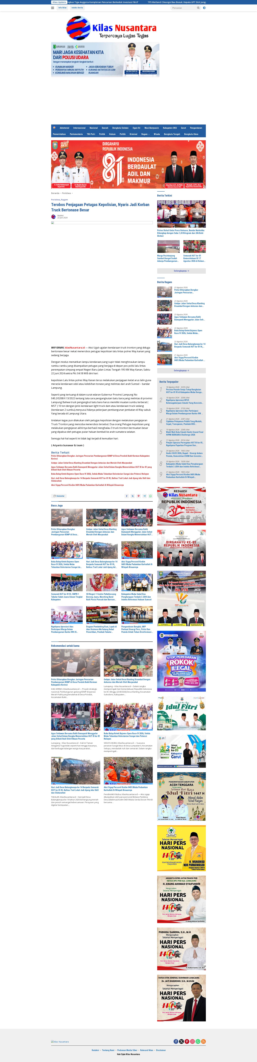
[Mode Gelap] (204, 7)
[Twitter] (181, 1041)
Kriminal (133, 134)
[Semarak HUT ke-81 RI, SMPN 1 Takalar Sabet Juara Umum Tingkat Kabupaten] (67, 582)
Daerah (105, 128)
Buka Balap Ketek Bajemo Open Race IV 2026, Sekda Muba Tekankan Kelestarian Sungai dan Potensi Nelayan (100, 474)
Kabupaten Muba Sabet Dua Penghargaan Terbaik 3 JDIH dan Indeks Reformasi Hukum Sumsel (136, 597)
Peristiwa (55, 199)
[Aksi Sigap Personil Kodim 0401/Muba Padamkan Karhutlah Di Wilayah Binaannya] (137, 550)
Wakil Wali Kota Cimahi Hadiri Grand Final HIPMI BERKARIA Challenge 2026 (184, 433)
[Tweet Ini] (132, 496)
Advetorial (64, 128)
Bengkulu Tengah (172, 134)
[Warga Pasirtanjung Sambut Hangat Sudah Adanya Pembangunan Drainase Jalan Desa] (168, 246)
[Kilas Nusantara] (112, 27)
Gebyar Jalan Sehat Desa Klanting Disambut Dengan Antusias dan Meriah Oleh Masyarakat (91, 463)
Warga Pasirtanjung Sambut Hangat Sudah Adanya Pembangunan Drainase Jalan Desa (167, 258)
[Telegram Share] (144, 496)
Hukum (112, 134)
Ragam (144, 134)
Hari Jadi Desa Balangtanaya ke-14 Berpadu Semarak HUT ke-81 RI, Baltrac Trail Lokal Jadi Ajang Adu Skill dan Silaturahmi (100, 479)
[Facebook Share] (126, 496)
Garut (183, 128)
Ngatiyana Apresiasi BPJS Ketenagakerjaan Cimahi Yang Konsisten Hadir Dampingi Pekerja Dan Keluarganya (184, 401)
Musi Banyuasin (152, 128)
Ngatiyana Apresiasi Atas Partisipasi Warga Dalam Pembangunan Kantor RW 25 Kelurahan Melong (63, 629)
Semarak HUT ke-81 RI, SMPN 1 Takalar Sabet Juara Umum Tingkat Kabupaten (66, 597)
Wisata (157, 134)
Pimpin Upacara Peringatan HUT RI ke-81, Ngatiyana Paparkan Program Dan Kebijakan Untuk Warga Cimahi (184, 444)
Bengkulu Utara (191, 134)
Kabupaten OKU (170, 128)
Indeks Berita (77, 8)
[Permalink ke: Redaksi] (53, 216)
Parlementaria (76, 134)
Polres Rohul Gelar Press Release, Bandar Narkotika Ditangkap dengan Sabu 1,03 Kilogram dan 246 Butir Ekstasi (180, 233)
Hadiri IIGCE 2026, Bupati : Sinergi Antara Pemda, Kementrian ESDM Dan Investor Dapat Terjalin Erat (184, 454)
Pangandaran (196, 128)
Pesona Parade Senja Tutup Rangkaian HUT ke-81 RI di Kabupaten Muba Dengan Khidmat (184, 391)
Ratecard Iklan (146, 1050)
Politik (102, 134)
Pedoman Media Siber (127, 1050)
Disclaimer (161, 1050)
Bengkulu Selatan (120, 128)
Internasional (79, 128)
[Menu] (53, 7)
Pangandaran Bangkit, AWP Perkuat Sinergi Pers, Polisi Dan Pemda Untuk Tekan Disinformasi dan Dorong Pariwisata (136, 629)
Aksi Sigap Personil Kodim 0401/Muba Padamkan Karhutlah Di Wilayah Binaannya (87, 485)
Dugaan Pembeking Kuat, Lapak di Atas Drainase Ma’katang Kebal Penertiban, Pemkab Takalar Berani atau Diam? (101, 629)
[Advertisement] (128, 102)
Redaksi (60, 215)
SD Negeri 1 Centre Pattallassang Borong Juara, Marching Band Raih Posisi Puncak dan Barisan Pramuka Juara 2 (101, 597)
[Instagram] (192, 1041)
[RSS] (203, 1041)
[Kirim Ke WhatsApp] (150, 496)
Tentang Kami (108, 1050)
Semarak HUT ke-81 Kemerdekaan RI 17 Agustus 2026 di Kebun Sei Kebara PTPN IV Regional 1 (193, 258)
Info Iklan (62, 8)
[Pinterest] (187, 1041)
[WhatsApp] (198, 1041)
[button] (198, 7)
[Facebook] (176, 1041)
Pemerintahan (59, 134)
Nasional (94, 128)
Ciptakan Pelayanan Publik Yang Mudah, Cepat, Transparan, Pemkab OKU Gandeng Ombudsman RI (184, 422)
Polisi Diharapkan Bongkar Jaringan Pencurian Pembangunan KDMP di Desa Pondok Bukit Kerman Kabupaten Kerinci (100, 457)
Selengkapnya (180, 271)
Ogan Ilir (136, 128)
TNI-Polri (91, 134)
